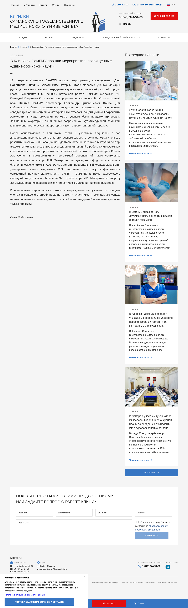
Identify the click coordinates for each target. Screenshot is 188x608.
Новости (43, 5)
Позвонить (109, 603)
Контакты (164, 37)
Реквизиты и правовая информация (105, 582)
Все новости (151, 473)
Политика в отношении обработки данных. (25, 595)
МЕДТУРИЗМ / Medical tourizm (121, 37)
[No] (84, 576)
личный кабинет (164, 16)
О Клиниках (29, 5)
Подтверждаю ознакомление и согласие (39, 602)
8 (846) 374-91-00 (131, 17)
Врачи (49, 37)
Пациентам (69, 5)
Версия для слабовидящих (150, 5)
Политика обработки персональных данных (138, 582)
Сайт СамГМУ (122, 5)
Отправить (151, 535)
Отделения (77, 37)
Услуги (23, 37)
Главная (15, 5)
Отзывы (55, 5)
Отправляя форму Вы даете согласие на (153, 526)
